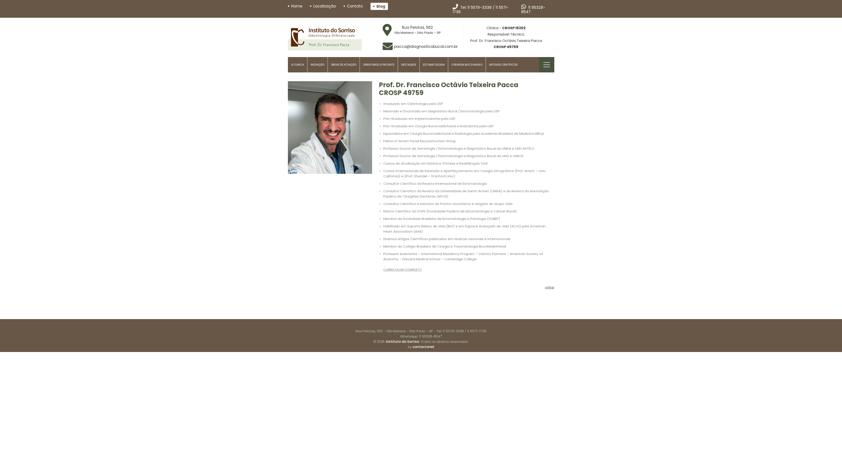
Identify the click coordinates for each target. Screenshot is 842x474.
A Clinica (297, 64)
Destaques (408, 64)
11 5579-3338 (479, 7)
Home (296, 6)
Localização (324, 6)
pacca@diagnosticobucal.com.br (426, 46)
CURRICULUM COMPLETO (402, 269)
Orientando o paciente (378, 64)
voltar (549, 287)
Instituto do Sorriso (402, 341)
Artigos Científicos (503, 64)
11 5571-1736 (476, 331)
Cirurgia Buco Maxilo (466, 64)
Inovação (317, 64)
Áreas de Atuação (343, 64)
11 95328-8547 (533, 9)
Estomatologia (434, 64)
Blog (380, 6)
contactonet (423, 347)
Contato (355, 6)
